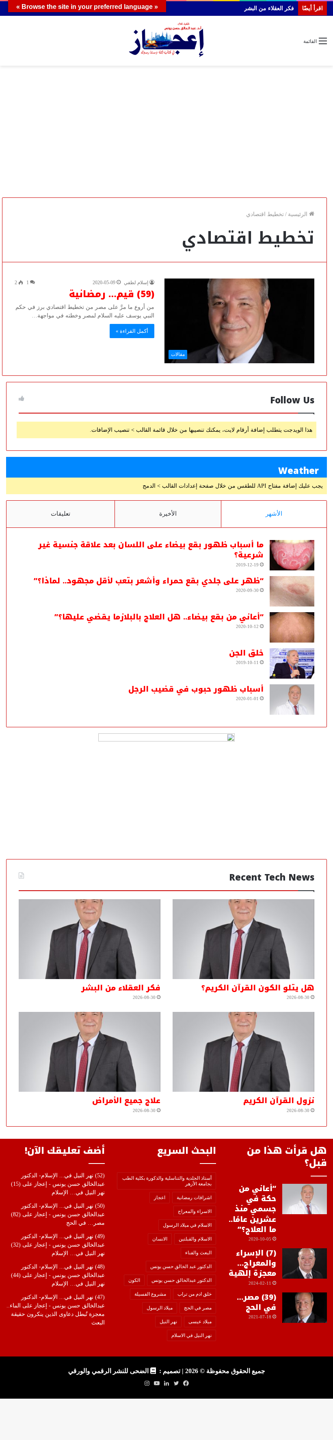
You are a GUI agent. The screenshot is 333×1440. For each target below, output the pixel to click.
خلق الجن (246, 653)
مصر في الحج (198, 1308)
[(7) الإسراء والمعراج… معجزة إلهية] (304, 1263)
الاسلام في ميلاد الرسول (187, 1225)
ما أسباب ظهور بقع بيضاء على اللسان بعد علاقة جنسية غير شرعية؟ (151, 550)
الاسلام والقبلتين (195, 1239)
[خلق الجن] (292, 663)
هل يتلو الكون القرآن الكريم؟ (257, 988)
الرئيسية (298, 214)
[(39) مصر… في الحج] (304, 1307)
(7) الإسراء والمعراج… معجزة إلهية (252, 1263)
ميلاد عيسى (200, 1321)
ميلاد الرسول (160, 1308)
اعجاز (159, 1197)
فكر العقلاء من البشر (120, 988)
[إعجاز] (166, 40)
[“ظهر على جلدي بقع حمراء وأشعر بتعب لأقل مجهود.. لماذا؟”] (292, 591)
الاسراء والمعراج (195, 1211)
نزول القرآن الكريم (278, 1101)
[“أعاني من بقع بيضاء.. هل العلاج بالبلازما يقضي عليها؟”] (292, 627)
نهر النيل (168, 1321)
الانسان (159, 1239)
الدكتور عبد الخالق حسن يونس (181, 1266)
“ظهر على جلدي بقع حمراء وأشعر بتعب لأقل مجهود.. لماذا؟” (149, 581)
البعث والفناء (198, 1253)
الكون (134, 1280)
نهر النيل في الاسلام (191, 1335)
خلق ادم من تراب (194, 1294)
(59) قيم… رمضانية (111, 294)
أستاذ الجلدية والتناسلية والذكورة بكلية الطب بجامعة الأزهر (167, 1181)
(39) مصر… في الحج (256, 1302)
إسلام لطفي (136, 282)
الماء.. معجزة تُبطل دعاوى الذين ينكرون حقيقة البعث (55, 1314)
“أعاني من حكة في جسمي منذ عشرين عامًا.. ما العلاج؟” (252, 1209)
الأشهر (274, 513)
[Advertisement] (166, 134)
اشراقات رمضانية (194, 1197)
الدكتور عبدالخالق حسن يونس (181, 1280)
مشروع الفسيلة (150, 1294)
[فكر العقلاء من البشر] (89, 939)
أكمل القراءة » (132, 331)
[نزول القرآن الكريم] (243, 1052)
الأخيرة (168, 513)
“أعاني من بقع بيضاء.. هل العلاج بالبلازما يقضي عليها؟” (159, 617)
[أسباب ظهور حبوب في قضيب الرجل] (292, 699)
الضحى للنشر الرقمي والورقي (108, 1370)
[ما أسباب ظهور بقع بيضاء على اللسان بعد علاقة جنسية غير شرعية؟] (292, 555)
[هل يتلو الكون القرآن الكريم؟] (243, 939)
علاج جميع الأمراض (126, 1101)
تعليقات (60, 513)
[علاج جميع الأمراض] (89, 1052)
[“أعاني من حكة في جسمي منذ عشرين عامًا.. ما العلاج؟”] (304, 1199)
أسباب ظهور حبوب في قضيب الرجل (196, 689)
